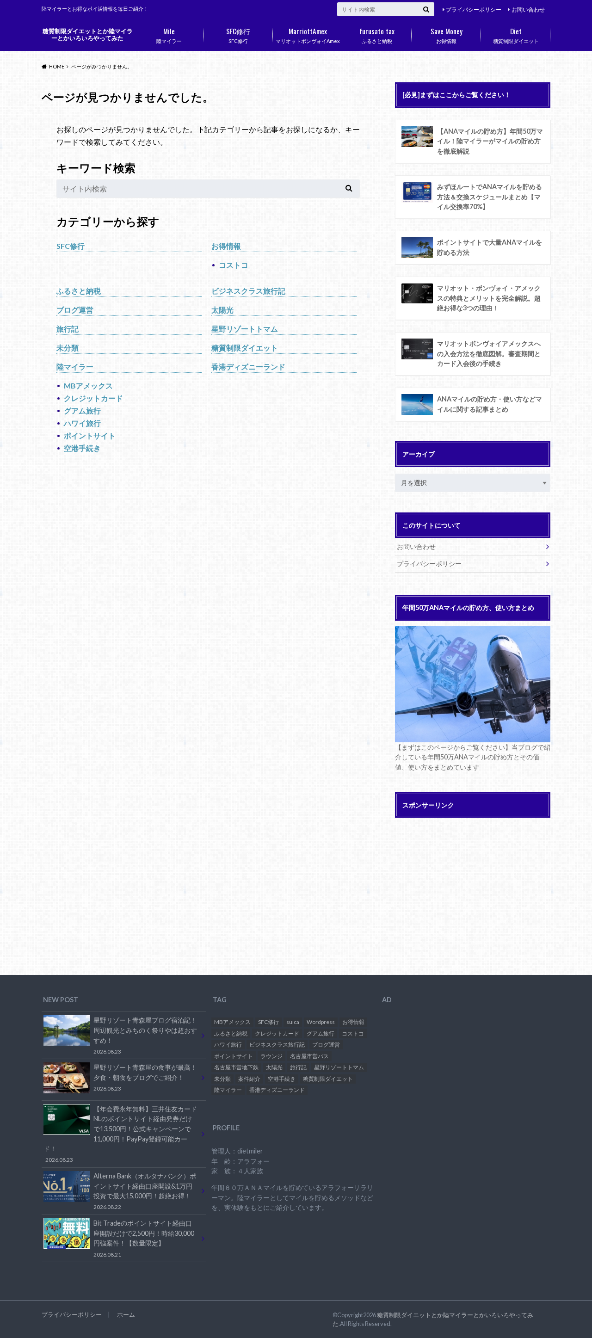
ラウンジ (271, 1056)
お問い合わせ (528, 9)
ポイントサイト (90, 435)
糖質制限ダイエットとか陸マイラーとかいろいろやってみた (88, 34)
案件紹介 (249, 1078)
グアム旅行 (82, 410)
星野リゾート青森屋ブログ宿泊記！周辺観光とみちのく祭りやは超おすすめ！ (145, 1035)
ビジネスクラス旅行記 (248, 290)
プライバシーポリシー (473, 9)
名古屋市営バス (309, 1056)
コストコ (233, 264)
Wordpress (321, 1021)
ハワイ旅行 (82, 423)
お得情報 (446, 34)
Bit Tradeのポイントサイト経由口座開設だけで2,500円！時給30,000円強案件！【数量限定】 (143, 1238)
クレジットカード (93, 398)
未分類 (67, 347)
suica (292, 1021)
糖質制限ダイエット (516, 34)
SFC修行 (238, 34)
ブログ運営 (74, 309)
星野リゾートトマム (244, 328)
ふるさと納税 (377, 34)
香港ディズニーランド (248, 366)
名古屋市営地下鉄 (236, 1067)
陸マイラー (169, 34)
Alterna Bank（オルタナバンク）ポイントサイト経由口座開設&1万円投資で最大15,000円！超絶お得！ (144, 1191)
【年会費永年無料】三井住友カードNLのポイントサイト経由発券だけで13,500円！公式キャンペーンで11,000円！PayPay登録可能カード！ (120, 1134)
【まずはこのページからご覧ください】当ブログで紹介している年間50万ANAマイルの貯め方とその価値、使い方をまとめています (472, 757)
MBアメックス (88, 385)
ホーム (126, 1314)
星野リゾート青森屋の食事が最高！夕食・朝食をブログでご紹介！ (145, 1077)
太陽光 (222, 309)
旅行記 (67, 328)
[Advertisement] (472, 887)
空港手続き (82, 448)
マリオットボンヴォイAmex (308, 34)
